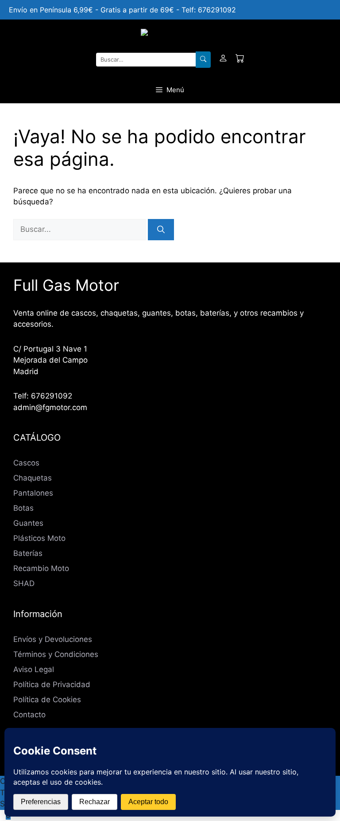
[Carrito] (240, 60)
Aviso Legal (33, 669)
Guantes (28, 523)
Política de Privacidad (51, 684)
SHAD (24, 583)
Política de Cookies (47, 699)
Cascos (26, 462)
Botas (23, 508)
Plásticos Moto (39, 538)
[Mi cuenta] (223, 60)
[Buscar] (203, 59)
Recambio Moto (41, 568)
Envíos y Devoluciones (52, 639)
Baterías (27, 553)
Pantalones (33, 493)
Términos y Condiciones (55, 654)
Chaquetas (32, 477)
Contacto (29, 714)
